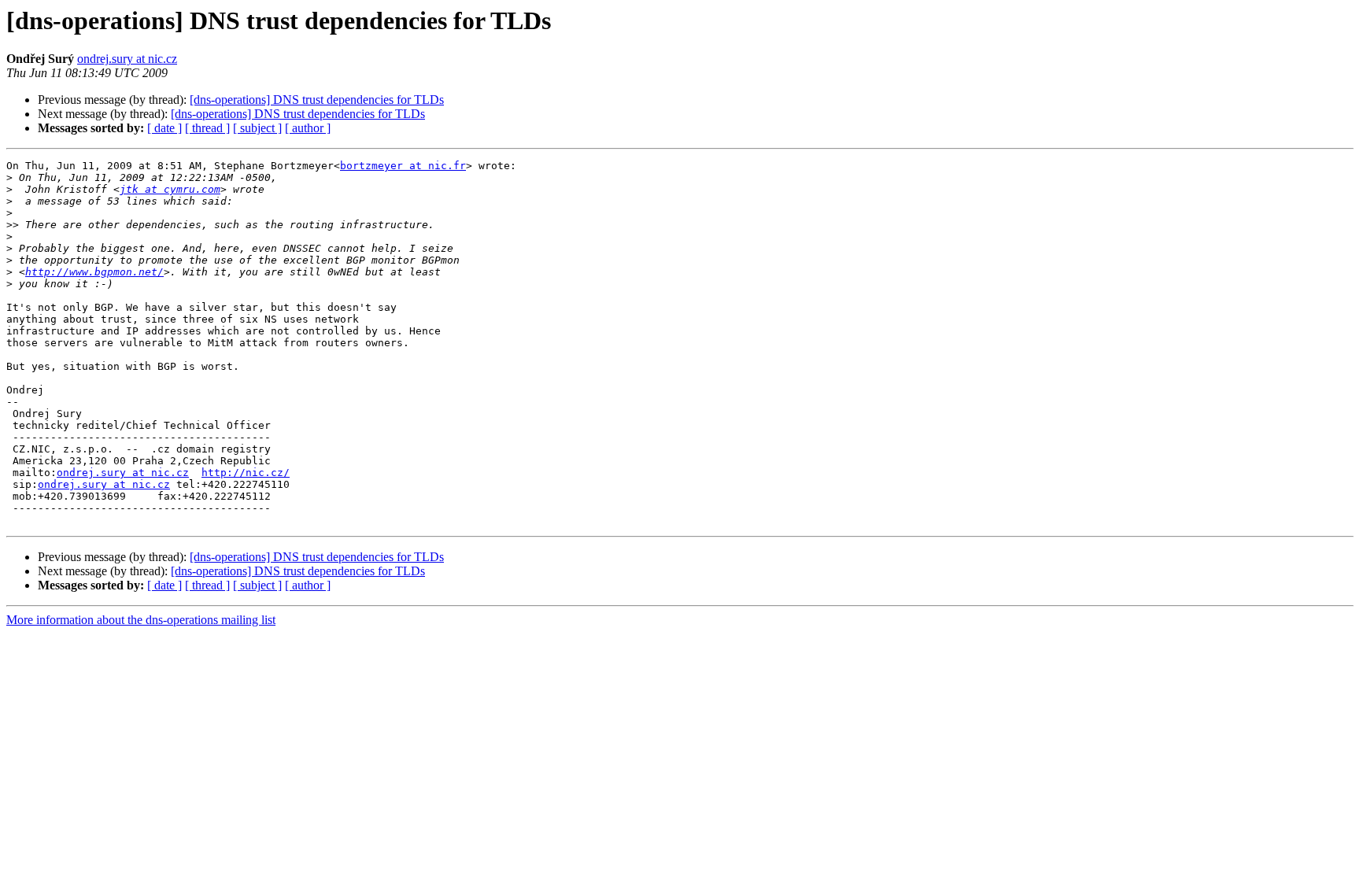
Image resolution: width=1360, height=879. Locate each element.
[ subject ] (257, 128)
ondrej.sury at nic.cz (127, 58)
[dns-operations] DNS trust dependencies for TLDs (317, 99)
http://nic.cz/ (245, 472)
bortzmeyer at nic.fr (403, 166)
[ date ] (164, 128)
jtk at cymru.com (170, 189)
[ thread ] (207, 128)
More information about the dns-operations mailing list (140, 619)
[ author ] (308, 128)
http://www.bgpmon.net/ (94, 272)
